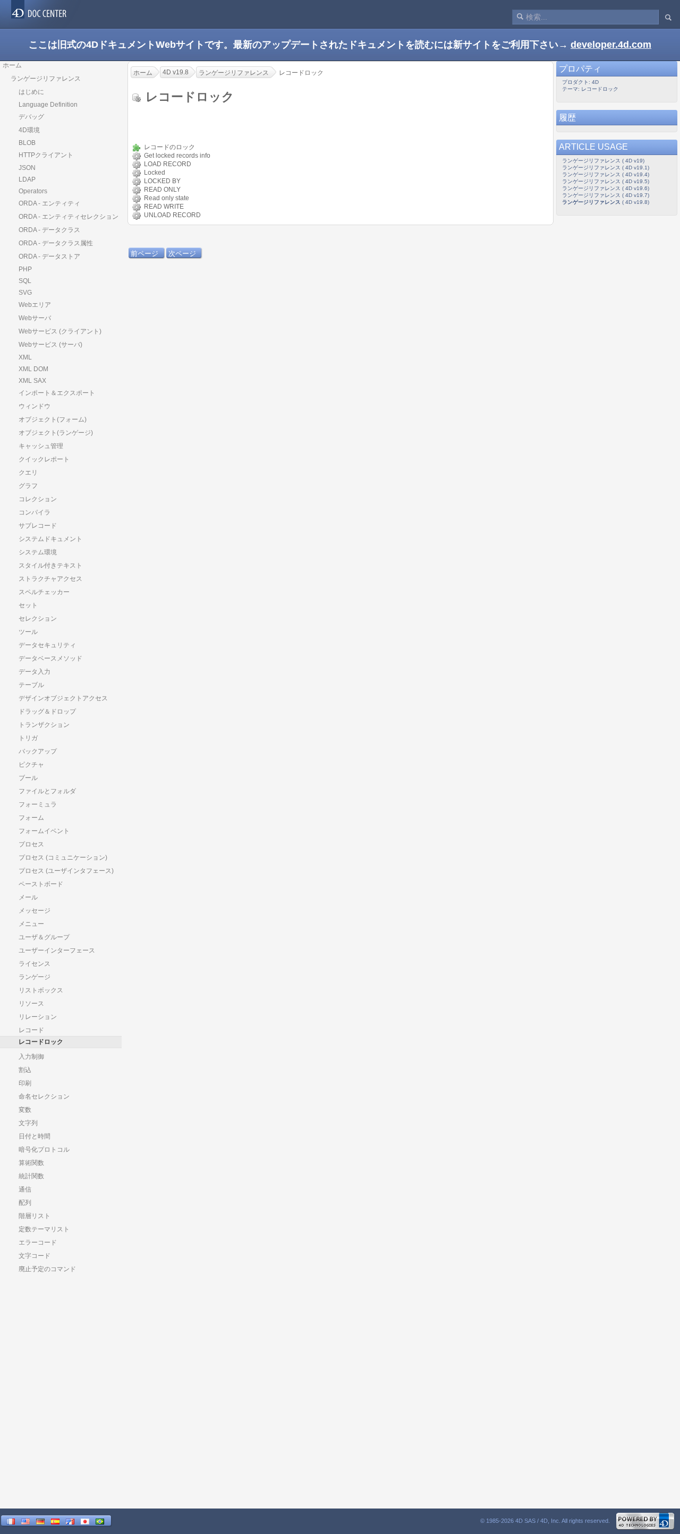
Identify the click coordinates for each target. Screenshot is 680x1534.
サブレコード (38, 525)
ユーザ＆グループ (44, 937)
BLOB (27, 143)
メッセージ (34, 910)
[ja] (85, 1521)
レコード (31, 1030)
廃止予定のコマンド (47, 1269)
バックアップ (38, 751)
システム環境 (38, 552)
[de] (40, 1521)
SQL (25, 281)
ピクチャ (31, 764)
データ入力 (34, 671)
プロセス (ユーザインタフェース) (66, 871)
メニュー (31, 924)
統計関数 (31, 1176)
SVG (25, 292)
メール (28, 897)
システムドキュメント (50, 539)
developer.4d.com (611, 44)
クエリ (28, 472)
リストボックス (41, 990)
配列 (25, 1202)
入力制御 (31, 1056)
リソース (31, 1003)
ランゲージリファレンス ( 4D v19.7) (605, 195)
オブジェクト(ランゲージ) (56, 432)
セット (28, 605)
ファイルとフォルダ (47, 791)
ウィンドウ (34, 406)
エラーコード (38, 1242)
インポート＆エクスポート (57, 393)
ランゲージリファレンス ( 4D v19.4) (605, 174)
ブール (28, 778)
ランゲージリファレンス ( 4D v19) (603, 161)
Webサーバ (35, 318)
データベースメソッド (50, 658)
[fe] (70, 1521)
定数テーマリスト (44, 1229)
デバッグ (31, 117)
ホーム (12, 65)
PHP (25, 269)
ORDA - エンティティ (49, 203)
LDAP (27, 179)
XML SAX (32, 380)
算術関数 (31, 1163)
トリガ (28, 738)
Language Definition (48, 104)
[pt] (100, 1521)
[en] (25, 1521)
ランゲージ (34, 977)
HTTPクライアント (46, 155)
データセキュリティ (47, 645)
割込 (25, 1070)
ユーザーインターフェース (57, 950)
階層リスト (34, 1216)
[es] (55, 1521)
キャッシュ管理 (41, 446)
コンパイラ (34, 512)
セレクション (38, 618)
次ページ (182, 254)
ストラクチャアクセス (50, 578)
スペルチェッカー (44, 592)
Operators (33, 191)
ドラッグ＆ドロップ (47, 711)
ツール (28, 632)
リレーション (38, 1017)
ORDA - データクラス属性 (56, 243)
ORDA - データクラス (49, 230)
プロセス (31, 844)
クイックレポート (44, 459)
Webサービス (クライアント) (60, 331)
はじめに (31, 92)
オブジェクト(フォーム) (53, 419)
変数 (25, 1109)
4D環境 (29, 130)
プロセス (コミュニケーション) (63, 857)
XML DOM (33, 369)
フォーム (31, 817)
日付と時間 (34, 1136)
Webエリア (35, 304)
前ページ (144, 254)
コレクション (38, 499)
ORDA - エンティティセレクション (68, 216)
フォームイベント (44, 831)
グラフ (28, 486)
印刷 (25, 1083)
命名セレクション (44, 1096)
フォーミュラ (38, 804)
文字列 (28, 1123)
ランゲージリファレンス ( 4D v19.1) (605, 167)
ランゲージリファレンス (46, 78)
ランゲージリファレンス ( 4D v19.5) (605, 181)
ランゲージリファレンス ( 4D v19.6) (605, 188)
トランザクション (44, 725)
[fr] (10, 1521)
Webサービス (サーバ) (50, 344)
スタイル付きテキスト (50, 565)
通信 (25, 1189)
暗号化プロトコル (44, 1149)
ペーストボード (41, 884)
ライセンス (34, 963)
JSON (27, 168)
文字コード (34, 1255)
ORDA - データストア (49, 256)
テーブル (31, 685)
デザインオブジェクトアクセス (63, 698)
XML (25, 357)
